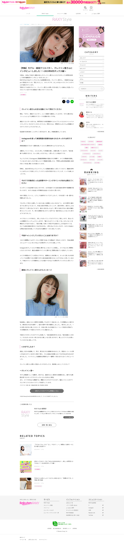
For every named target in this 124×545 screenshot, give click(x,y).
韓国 (87, 147)
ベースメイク (83, 61)
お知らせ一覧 (69, 502)
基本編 (100, 144)
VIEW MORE (100, 131)
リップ (100, 150)
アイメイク (83, 65)
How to (83, 141)
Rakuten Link (92, 512)
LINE (90, 510)
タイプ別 (97, 162)
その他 (81, 83)
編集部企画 (99, 141)
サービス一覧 (23, 539)
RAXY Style (45, 13)
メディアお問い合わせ (71, 505)
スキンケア (83, 58)
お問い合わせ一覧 (32, 539)
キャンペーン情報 (62, 13)
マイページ (46, 507)
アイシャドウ (84, 150)
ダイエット (83, 159)
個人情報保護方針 (57, 528)
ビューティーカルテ (49, 510)
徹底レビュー (94, 147)
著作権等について (67, 528)
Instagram (91, 507)
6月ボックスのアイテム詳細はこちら (47, 391)
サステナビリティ (43, 539)
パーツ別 (92, 156)
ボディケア (83, 68)
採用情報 (75, 528)
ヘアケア (82, 72)
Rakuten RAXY (27, 8)
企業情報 (49, 528)
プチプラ (84, 156)
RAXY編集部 (23, 94)
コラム (25, 92)
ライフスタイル (38, 486)
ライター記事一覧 (69, 417)
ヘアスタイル (87, 153)
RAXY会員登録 (92, 502)
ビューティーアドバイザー (50, 512)
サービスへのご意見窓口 (72, 510)
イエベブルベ (96, 153)
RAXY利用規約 (70, 512)
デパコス (92, 159)
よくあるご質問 (96, 13)
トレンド (93, 150)
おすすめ (91, 141)
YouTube (91, 515)
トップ (28, 13)
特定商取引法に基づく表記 (72, 515)
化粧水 (99, 156)
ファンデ (100, 159)
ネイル (81, 75)
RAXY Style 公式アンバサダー (88, 144)
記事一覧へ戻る (47, 425)
